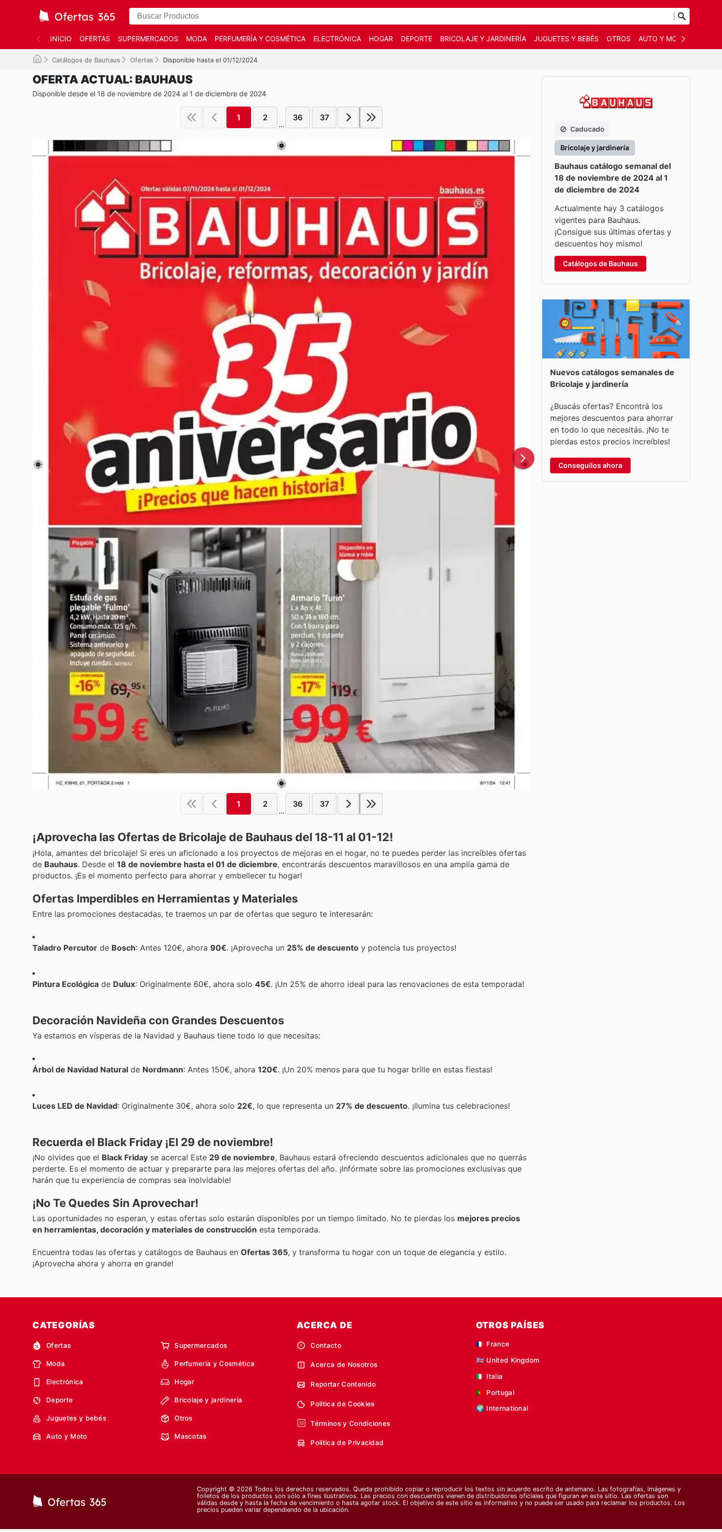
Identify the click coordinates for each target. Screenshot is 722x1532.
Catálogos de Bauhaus (86, 60)
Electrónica (337, 38)
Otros (619, 38)
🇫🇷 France (493, 1344)
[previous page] (214, 117)
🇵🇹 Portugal (495, 1392)
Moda (196, 38)
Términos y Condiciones (350, 1423)
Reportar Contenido (343, 1384)
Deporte (416, 38)
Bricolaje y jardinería (483, 38)
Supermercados (148, 38)
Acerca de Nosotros (343, 1364)
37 (324, 117)
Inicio (61, 38)
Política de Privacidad (347, 1443)
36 (298, 117)
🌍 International (502, 1408)
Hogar (381, 38)
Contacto (325, 1345)
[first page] (191, 117)
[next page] (348, 117)
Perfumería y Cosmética (260, 38)
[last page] (371, 117)
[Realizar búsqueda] (682, 16)
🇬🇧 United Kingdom (508, 1360)
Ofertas (95, 38)
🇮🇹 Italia (489, 1376)
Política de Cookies (342, 1404)
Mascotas (190, 1436)
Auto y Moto (663, 38)
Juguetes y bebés (566, 38)
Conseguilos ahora (590, 465)
